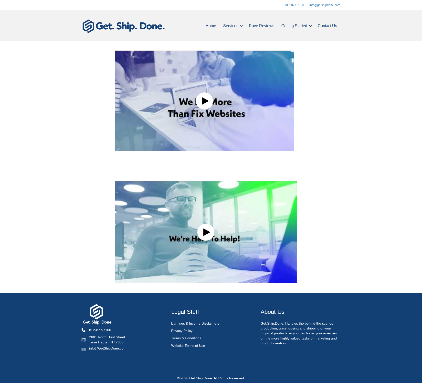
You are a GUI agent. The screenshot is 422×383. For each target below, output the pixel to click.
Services (230, 26)
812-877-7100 (294, 5)
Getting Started (294, 26)
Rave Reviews (261, 26)
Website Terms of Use (188, 346)
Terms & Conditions (186, 338)
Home (211, 26)
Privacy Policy (181, 331)
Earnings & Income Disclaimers (195, 323)
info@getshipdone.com (324, 5)
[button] (241, 26)
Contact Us (327, 26)
